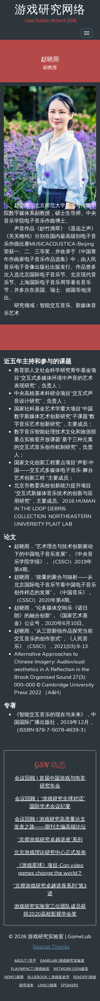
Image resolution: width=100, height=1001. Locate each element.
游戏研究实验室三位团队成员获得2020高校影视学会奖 (50, 910)
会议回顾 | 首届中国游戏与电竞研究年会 (50, 782)
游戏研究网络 (50, 9)
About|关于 (25, 960)
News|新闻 (14, 976)
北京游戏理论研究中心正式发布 (50, 852)
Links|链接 (47, 985)
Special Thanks (51, 946)
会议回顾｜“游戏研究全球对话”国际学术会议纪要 (50, 802)
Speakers (69, 985)
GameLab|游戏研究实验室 (62, 960)
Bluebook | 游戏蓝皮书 (48, 976)
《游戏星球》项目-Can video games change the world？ (50, 869)
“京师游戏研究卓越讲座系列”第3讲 (50, 889)
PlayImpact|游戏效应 (30, 968)
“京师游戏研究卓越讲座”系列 (50, 839)
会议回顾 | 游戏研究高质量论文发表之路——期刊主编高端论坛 (50, 823)
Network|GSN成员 (70, 968)
